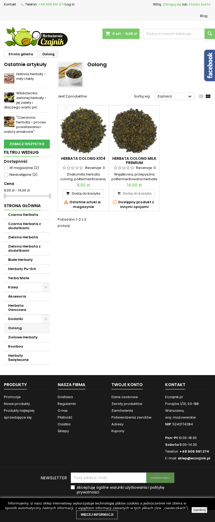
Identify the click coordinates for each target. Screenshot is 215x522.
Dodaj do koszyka (83, 193)
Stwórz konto (200, 4)
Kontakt (10, 4)
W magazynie (24, 167)
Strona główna (22, 206)
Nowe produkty (17, 403)
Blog (203, 16)
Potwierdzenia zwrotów (131, 417)
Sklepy (63, 430)
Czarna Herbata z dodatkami (24, 225)
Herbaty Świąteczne (18, 357)
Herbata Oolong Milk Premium (134, 160)
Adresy (117, 424)
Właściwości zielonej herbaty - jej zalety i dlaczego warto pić (25, 100)
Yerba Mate (18, 278)
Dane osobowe (124, 396)
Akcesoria (17, 296)
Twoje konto (127, 385)
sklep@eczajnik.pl (194, 458)
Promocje (12, 396)
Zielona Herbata (23, 237)
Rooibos (15, 346)
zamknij (199, 510)
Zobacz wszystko (27, 143)
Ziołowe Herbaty (23, 337)
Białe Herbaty (20, 259)
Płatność (65, 417)
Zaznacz (175, 97)
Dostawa (65, 396)
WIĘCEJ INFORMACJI (97, 514)
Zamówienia (122, 410)
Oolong (15, 328)
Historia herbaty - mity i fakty (31, 76)
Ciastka (64, 424)
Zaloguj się (172, 4)
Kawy (13, 287)
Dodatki (15, 318)
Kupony (117, 430)
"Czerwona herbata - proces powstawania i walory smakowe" (25, 124)
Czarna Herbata (23, 214)
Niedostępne (23, 174)
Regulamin (67, 403)
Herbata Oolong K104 (83, 158)
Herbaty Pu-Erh (22, 268)
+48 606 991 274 (51, 4)
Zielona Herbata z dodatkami (24, 248)
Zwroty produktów (126, 403)
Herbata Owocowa (17, 307)
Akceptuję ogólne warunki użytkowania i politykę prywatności (120, 489)
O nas (63, 410)
